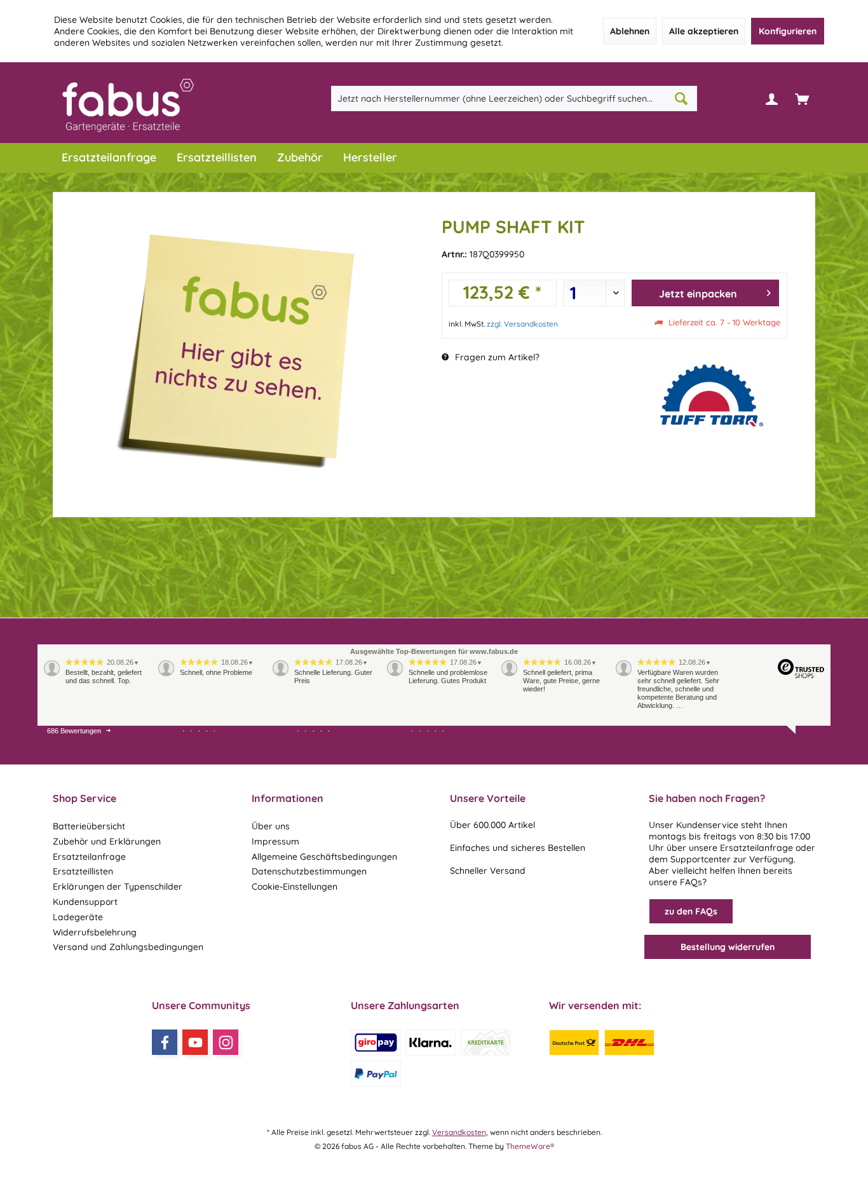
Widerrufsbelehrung (95, 932)
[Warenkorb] (802, 98)
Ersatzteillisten (83, 871)
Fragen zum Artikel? (495, 357)
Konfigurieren (788, 31)
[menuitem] (802, 98)
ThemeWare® (530, 1146)
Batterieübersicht (89, 826)
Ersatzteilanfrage (89, 856)
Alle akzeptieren (703, 31)
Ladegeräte (78, 917)
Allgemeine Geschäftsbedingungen (324, 856)
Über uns (271, 826)
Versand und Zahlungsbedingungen (128, 947)
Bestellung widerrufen (728, 947)
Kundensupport (85, 901)
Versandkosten (459, 1132)
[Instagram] (225, 1042)
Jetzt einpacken (698, 293)
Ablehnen (629, 31)
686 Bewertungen (74, 731)
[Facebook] (164, 1042)
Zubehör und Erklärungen (107, 841)
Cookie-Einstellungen (294, 886)
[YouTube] (195, 1042)
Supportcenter (700, 859)
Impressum (275, 841)
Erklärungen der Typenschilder (117, 886)
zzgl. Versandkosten (522, 324)
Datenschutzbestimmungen (309, 871)
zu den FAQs (691, 911)
